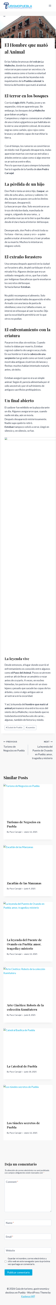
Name (10, 1222)
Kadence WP (28, 1296)
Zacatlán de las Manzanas (24, 883)
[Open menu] (50, 5)
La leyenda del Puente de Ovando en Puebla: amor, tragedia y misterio (42, 750)
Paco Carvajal (15, 832)
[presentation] (28, 800)
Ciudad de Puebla (14, 727)
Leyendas (30, 727)
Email (9, 1236)
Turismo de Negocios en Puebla (14, 746)
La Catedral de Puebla (22, 1066)
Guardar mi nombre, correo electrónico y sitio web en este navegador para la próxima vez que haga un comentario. (29, 1261)
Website (10, 1250)
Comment (12, 1181)
